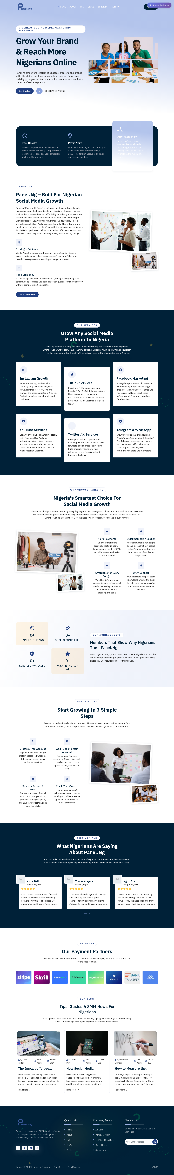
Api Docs (99, 1129)
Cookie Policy (101, 1150)
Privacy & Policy (102, 1135)
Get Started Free (27, 294)
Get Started (25, 91)
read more (23, 1089)
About (73, 6)
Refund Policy (101, 1145)
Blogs (91, 6)
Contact (116, 6)
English (155, 1167)
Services (103, 6)
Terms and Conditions (105, 1140)
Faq (82, 6)
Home (63, 6)
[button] (85, 914)
